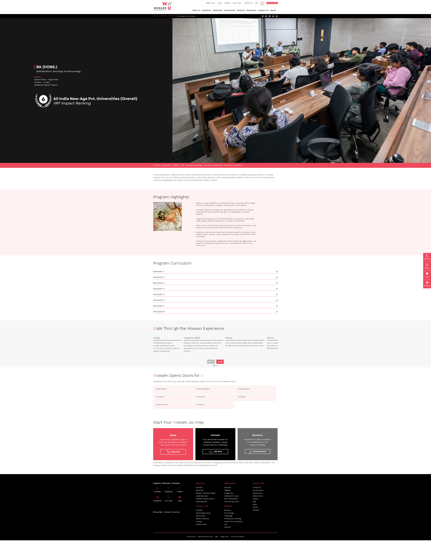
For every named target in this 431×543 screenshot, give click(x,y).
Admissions (217, 10)
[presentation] (211, 361)
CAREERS (227, 3)
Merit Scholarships (230, 499)
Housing (199, 521)
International (229, 10)
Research (241, 10)
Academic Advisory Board (205, 499)
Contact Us (257, 487)
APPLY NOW (272, 3)
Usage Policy (224, 536)
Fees (182, 165)
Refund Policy (258, 496)
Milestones (200, 490)
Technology (228, 516)
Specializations (166, 165)
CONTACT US (248, 3)
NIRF (216, 536)
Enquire (427, 285)
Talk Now (217, 451)
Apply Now (175, 452)
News (255, 504)
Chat (427, 277)
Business (227, 510)
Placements (251, 10)
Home (155, 16)
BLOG (220, 3)
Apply (427, 268)
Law (225, 524)
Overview (156, 165)
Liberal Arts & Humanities (233, 165)
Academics (206, 10)
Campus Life (263, 10)
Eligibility (176, 165)
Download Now (259, 451)
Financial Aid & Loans (231, 501)
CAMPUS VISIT (210, 3)
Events (255, 507)
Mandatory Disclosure (205, 536)
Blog (254, 501)
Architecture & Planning (232, 519)
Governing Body (201, 501)
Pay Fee (427, 259)
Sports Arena (200, 516)
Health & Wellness (202, 519)
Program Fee (228, 493)
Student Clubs (201, 524)
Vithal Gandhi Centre (203, 513)
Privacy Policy (191, 536)
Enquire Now (218, 165)
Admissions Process (231, 496)
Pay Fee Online (258, 490)
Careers (255, 499)
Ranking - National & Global (205, 493)
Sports (273, 10)
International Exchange (194, 165)
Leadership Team (202, 496)
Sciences (227, 527)
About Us (196, 10)
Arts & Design (229, 513)
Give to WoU (237, 3)
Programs (172, 16)
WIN (256, 3)
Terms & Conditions (237, 536)
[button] (214, 365)
